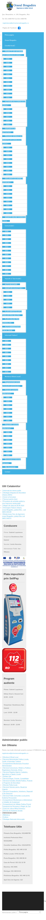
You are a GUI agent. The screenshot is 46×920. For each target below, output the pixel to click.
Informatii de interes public (12, 490)
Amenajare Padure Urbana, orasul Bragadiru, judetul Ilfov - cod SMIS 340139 (14, 510)
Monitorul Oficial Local (10, 757)
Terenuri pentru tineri (10, 499)
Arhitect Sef (7, 776)
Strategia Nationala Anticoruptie (14, 819)
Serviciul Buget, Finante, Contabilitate (16, 778)
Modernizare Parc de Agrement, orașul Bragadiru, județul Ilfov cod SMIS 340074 (13, 516)
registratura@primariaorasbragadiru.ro (16, 23)
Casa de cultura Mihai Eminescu (14, 808)
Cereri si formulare (9, 497)
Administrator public (10, 813)
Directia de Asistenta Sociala (12, 810)
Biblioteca (6, 815)
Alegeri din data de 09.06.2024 (13, 505)
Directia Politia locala (10, 785)
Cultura (5, 817)
